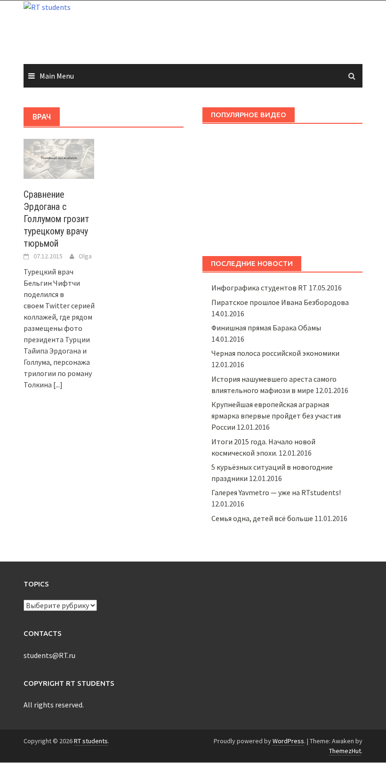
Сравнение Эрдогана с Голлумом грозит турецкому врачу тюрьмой (56, 219)
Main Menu (57, 75)
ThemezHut (345, 751)
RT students (91, 741)
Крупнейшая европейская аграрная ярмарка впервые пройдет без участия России (276, 416)
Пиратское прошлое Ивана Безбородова (280, 302)
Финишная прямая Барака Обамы (266, 327)
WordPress (288, 741)
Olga (85, 256)
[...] (58, 384)
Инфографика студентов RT (259, 287)
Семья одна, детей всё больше (262, 518)
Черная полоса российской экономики (275, 353)
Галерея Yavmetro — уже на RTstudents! (276, 492)
